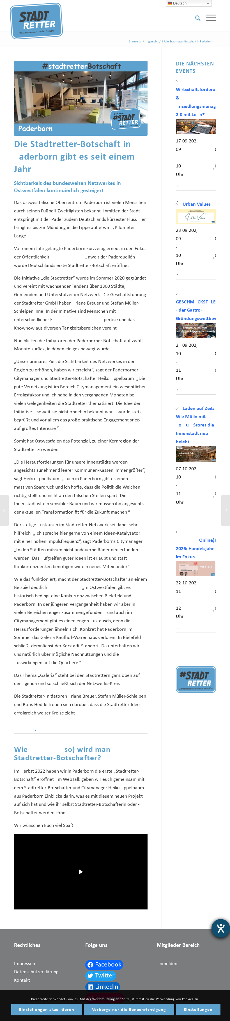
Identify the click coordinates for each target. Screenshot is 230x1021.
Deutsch (179, 3)
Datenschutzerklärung (36, 972)
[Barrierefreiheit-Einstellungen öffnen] (220, 928)
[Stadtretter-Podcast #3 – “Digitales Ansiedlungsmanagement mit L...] (225, 510)
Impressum (25, 963)
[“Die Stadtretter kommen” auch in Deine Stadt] (4, 510)
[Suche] (195, 18)
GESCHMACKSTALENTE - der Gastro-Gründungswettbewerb (200, 310)
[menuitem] (195, 18)
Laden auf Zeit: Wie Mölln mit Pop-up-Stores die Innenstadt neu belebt (195, 425)
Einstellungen (198, 1010)
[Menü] (208, 18)
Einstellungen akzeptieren (46, 1010)
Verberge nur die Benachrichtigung (129, 1010)
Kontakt (22, 980)
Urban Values (197, 204)
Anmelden (167, 963)
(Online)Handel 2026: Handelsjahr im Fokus (202, 549)
